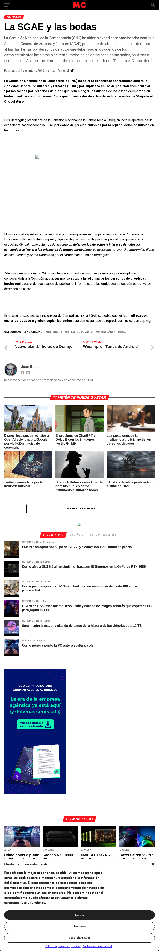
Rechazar (79, 926)
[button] (153, 864)
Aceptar (79, 915)
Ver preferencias (79, 937)
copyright (54, 332)
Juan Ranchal (60, 70)
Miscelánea (107, 332)
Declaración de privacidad (97, 946)
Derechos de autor (80, 332)
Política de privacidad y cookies (63, 946)
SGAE (122, 332)
